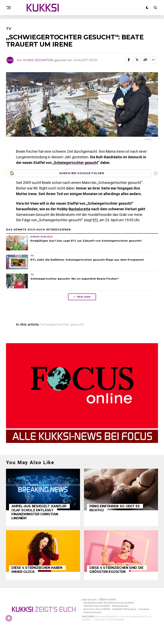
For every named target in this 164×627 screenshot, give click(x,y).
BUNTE (143, 616)
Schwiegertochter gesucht (76, 162)
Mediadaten (120, 605)
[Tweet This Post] (137, 59)
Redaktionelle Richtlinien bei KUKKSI (109, 602)
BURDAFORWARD (106, 616)
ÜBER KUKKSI (107, 599)
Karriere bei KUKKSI (97, 609)
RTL (96, 220)
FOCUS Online (128, 616)
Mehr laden (84, 296)
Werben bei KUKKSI (97, 605)
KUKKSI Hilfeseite (124, 609)
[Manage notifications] (9, 618)
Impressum (89, 599)
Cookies (143, 609)
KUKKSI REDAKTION (38, 60)
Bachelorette (79, 209)
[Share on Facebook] (128, 59)
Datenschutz (92, 612)
